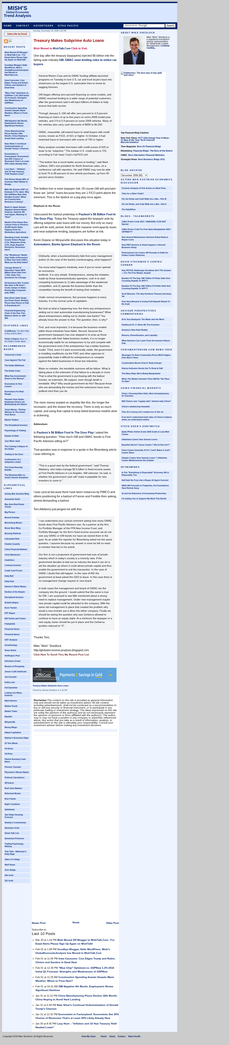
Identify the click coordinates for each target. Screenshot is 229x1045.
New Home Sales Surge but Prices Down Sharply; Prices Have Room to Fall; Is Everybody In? (17, 301)
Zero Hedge (10, 870)
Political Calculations (15, 777)
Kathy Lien (10, 682)
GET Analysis (11, 640)
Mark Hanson (11, 701)
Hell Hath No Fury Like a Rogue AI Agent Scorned (145, 480)
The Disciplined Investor (16, 425)
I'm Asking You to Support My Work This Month (144, 498)
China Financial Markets (16, 549)
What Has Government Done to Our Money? (15, 377)
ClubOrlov (9, 560)
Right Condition (12, 804)
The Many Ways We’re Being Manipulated (141, 373)
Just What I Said (12, 441)
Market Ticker (11, 711)
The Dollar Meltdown (14, 365)
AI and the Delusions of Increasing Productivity (144, 493)
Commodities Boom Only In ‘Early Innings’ (142, 363)
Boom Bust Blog (12, 528)
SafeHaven (10, 809)
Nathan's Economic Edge (16, 738)
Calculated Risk (12, 539)
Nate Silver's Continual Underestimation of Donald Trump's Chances (16, 146)
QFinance (9, 783)
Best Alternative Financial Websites (146, 155)
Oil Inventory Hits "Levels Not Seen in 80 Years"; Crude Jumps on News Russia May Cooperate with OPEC (17, 288)
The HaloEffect (129, 209)
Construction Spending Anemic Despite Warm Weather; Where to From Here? (16, 112)
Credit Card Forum (13, 570)
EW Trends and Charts (15, 618)
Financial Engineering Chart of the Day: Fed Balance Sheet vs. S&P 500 (15, 314)
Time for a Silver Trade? (133, 193)
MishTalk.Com (61, 48)
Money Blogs (11, 727)
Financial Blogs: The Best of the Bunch (152, 151)
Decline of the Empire (15, 592)
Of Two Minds (11, 743)
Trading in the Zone (14, 454)
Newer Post (39, 923)
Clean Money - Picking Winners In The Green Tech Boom (15, 412)
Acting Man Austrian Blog (17, 494)
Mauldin (8, 716)
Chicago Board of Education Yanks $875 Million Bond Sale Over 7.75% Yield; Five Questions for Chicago (15, 273)
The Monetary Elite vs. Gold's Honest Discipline (16, 476)
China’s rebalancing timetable (136, 406)
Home (8, 25)
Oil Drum (9, 748)
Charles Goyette (12, 544)
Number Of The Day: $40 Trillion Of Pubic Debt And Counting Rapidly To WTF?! (146, 279)
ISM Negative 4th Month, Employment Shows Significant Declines (16, 123)
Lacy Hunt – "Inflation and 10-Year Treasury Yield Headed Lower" (15, 171)
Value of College (12, 859)
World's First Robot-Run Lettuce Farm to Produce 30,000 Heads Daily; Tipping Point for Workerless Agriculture (16, 227)
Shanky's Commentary (15, 822)
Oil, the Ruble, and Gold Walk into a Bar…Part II (144, 204)
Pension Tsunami (13, 767)
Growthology (11, 645)
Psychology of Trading (15, 430)
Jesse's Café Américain (15, 671)
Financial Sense (12, 629)
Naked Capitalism (13, 732)
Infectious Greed (12, 661)
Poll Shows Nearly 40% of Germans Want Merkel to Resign (17, 181)
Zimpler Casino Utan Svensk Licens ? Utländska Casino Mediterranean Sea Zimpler (144, 459)
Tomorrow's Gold (13, 355)
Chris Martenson (12, 555)
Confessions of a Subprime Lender (13, 460)
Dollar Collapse (12, 339)
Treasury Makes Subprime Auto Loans (69, 40)
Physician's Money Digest (17, 772)
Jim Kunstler (11, 677)
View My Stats (88, 1036)
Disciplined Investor (14, 597)
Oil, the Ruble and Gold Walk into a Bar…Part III (144, 199)
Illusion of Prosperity (14, 666)
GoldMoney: (10, 331)
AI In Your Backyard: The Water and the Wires (143, 319)
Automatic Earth (12, 499)
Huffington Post (12, 656)
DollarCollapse (11, 602)
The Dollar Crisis (12, 371)
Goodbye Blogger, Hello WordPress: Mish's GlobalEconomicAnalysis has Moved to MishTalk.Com (16, 70)
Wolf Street (10, 865)
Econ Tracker (11, 608)
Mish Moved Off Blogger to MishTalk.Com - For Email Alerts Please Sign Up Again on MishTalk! (16, 56)
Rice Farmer (10, 799)
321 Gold (9, 881)
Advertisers (43, 25)
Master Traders (11, 420)
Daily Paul (9, 581)
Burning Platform (13, 533)
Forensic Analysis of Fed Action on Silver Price (144, 188)
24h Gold (9, 875)
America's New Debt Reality (135, 330)
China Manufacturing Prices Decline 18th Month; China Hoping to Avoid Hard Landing (16, 134)
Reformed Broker (13, 793)
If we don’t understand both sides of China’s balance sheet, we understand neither (147, 418)
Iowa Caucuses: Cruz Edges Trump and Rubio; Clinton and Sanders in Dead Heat (16, 84)
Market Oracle (11, 706)
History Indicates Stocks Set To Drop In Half (142, 368)
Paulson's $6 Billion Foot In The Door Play (65, 432)
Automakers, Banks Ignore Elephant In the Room (67, 244)
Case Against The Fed (15, 360)
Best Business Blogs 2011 (151, 159)
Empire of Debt (12, 436)
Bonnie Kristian (12, 517)
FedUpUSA (10, 624)
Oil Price (9, 754)
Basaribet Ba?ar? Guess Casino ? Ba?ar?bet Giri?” (146, 445)
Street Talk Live (12, 833)
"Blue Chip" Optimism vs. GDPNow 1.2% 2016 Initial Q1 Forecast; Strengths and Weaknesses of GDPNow (17, 98)
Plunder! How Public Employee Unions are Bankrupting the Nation (16, 401)
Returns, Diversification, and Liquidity (139, 335)
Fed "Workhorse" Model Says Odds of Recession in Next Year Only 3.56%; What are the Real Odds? (16, 258)
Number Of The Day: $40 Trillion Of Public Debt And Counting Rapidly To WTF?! (146, 287)
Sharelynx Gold (12, 828)
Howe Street (10, 650)
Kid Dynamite (11, 688)
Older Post (112, 923)
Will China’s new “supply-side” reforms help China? (146, 401)
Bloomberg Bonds (13, 523)
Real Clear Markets (13, 788)
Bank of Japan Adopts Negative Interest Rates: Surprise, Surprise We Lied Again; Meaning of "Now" (16, 212)
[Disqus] (75, 781)
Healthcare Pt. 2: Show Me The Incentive (140, 325)
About (112, 1036)
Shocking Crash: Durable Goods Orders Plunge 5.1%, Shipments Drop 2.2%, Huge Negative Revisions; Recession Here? (16, 243)
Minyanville (10, 722)
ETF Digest (10, 613)
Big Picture (10, 512)
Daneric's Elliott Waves (15, 586)
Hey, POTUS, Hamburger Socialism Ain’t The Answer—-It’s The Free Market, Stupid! (146, 271)
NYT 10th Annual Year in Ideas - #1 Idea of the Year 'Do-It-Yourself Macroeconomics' (145, 140)
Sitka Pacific (68, 25)
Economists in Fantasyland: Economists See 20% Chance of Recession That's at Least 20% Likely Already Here (17, 159)
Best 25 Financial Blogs (149, 146)
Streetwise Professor (14, 838)
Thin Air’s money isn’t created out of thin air (142, 412)
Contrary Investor (13, 565)
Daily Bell (9, 576)
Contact (23, 25)
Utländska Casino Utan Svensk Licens (139, 439)
